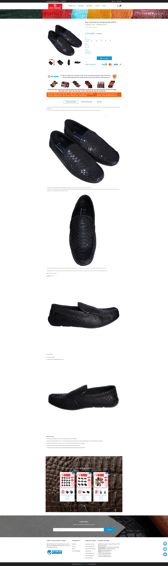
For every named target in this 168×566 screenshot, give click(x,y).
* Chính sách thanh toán (90, 546)
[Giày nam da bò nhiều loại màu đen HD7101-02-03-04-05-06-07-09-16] (84, 481)
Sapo (95, 564)
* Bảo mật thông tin (89, 557)
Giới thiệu (74, 544)
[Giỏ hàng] (120, 6)
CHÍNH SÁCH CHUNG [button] (90, 540)
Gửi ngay (109, 529)
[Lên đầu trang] (165, 559)
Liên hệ (73, 546)
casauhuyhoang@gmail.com (53, 1)
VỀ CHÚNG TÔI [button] (76, 540)
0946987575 (63, 1)
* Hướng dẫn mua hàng (89, 544)
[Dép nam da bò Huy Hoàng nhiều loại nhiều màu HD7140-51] (67, 481)
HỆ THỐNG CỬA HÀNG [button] (103, 540)
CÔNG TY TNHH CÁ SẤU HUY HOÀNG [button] (56, 540)
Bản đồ (73, 548)
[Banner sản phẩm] (84, 84)
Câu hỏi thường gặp (76, 551)
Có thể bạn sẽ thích (84, 468)
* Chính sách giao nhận (89, 555)
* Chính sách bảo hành (89, 553)
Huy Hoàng (67, 496)
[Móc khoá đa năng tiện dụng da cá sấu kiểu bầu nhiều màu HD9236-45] (100, 481)
